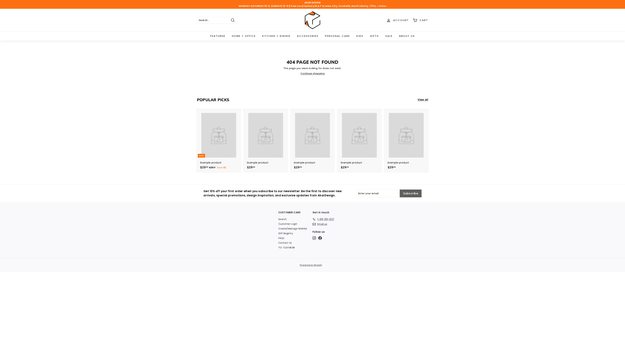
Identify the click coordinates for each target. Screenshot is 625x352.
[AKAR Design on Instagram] (314, 238)
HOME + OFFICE (244, 36)
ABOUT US (407, 36)
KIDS (359, 36)
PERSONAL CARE (337, 36)
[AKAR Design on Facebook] (320, 238)
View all (423, 99)
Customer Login (287, 224)
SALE (389, 36)
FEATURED (217, 36)
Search (282, 219)
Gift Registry (285, 233)
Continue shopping (312, 73)
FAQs (281, 238)
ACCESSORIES (308, 36)
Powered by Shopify (311, 265)
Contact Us (285, 242)
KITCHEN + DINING (276, 36)
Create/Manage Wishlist (292, 228)
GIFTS (374, 36)
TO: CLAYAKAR (286, 247)
